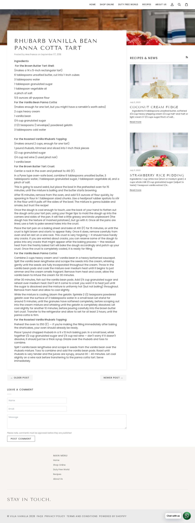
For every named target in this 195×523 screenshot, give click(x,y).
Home (56, 460)
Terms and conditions (82, 516)
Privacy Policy (55, 516)
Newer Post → (113, 377)
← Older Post (20, 377)
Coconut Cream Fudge (154, 107)
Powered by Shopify (112, 516)
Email (12, 411)
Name (12, 403)
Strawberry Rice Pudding (157, 175)
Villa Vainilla (19, 516)
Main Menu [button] (60, 455)
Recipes (57, 474)
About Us (58, 478)
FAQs (40, 516)
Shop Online (59, 464)
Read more (135, 121)
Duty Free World (61, 469)
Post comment (21, 438)
